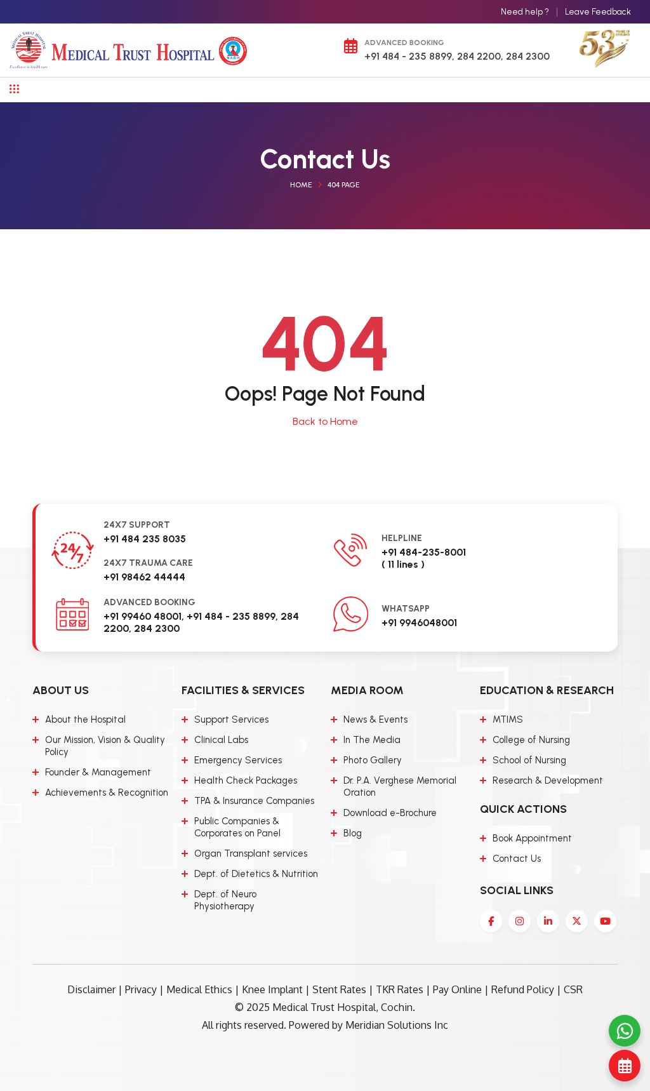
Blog (352, 833)
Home (301, 184)
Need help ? (525, 11)
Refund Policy (522, 989)
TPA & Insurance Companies (254, 801)
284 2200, (478, 56)
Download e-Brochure (390, 813)
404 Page (344, 184)
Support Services (231, 719)
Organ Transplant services (250, 853)
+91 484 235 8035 (144, 539)
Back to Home (325, 421)
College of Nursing (531, 740)
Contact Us (517, 858)
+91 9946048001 (419, 623)
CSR (573, 989)
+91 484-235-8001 (423, 552)
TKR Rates (399, 989)
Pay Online (457, 989)
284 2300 (526, 56)
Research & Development (548, 780)
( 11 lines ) (403, 564)
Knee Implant (272, 989)
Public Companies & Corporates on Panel (237, 827)
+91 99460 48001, (143, 616)
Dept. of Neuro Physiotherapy (225, 900)
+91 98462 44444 (144, 577)
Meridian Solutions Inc (396, 1025)
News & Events (375, 719)
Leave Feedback (598, 11)
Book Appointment (532, 838)
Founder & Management (98, 772)
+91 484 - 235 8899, (409, 56)
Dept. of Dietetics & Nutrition (256, 874)
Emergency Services (238, 760)
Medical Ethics (199, 989)
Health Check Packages (245, 780)
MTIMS (508, 719)
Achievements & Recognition (106, 792)
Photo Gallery (372, 760)
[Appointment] (624, 1065)
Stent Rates (339, 989)
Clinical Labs (221, 740)
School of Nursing (529, 760)
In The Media (372, 740)
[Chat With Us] (624, 1031)
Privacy (141, 989)
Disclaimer (91, 989)
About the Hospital (85, 719)
